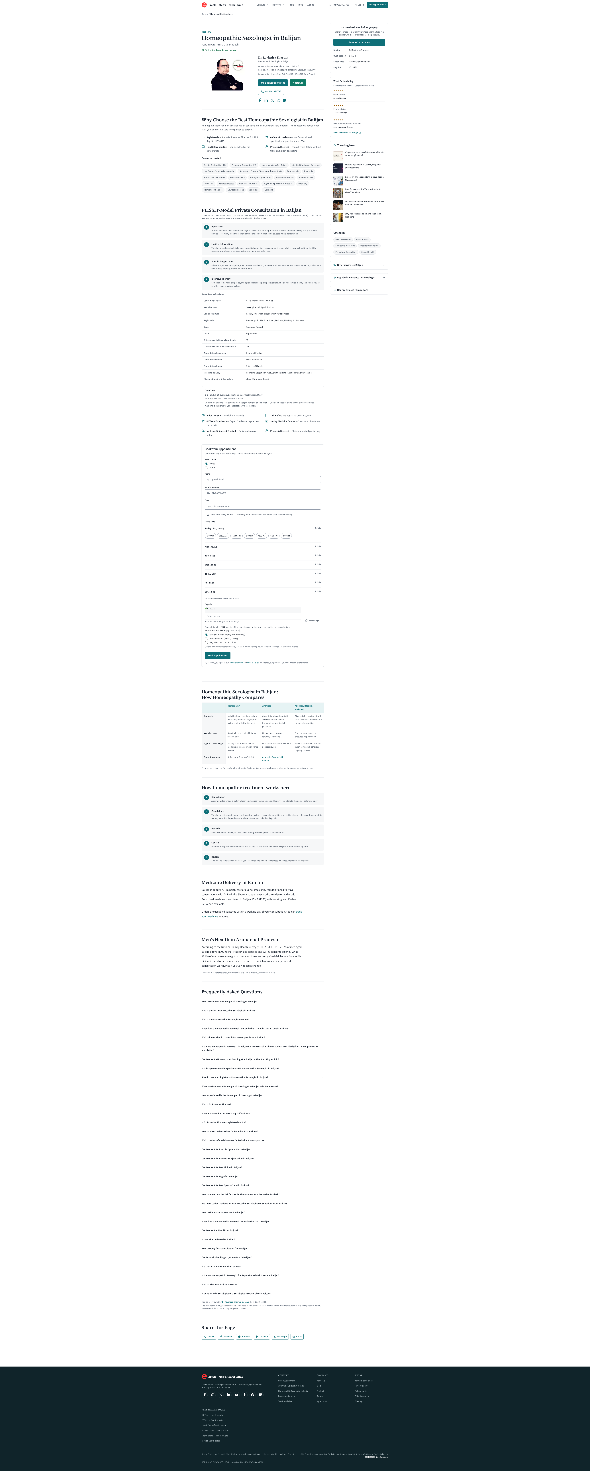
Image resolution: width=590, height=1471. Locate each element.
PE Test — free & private (212, 1420)
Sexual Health (367, 252)
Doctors (276, 4)
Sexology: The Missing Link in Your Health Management (364, 179)
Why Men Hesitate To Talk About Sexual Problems (363, 216)
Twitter (210, 1336)
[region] (263, 337)
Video (212, 463)
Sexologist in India (286, 1380)
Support (320, 1396)
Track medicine (285, 1401)
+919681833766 (273, 91)
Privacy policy (361, 1385)
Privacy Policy (253, 662)
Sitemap (358, 1401)
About (310, 4)
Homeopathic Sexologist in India (293, 1391)
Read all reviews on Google (345, 132)
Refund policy (361, 1391)
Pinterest (246, 1336)
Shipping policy (362, 1396)
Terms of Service (236, 662)
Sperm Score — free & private (215, 1435)
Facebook (228, 1336)
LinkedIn (264, 1336)
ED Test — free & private (212, 1415)
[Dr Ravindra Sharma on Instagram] (278, 100)
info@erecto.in (382, 1457)
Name (207, 473)
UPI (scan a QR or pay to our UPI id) (227, 634)
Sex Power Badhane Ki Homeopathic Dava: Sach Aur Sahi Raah (364, 203)
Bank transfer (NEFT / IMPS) (223, 638)
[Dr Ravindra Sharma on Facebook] (260, 100)
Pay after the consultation (222, 642)
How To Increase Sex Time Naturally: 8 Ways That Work (362, 191)
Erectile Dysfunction (369, 245)
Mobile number (212, 487)
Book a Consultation (359, 42)
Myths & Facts (362, 239)
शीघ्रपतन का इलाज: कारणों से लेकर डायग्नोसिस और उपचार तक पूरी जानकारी (364, 154)
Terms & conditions (364, 1380)
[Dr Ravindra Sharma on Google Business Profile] (284, 100)
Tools (291, 4)
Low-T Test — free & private (214, 1425)
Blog (300, 4)
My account (322, 1401)
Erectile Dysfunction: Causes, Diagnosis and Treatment (363, 166)
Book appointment (377, 4)
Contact (320, 1391)
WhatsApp (298, 82)
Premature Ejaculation (345, 252)
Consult (261, 4)
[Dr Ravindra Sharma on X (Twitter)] (272, 100)
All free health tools (211, 1440)
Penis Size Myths (343, 239)
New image (314, 620)
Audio (212, 467)
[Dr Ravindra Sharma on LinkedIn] (266, 100)
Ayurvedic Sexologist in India (291, 1385)
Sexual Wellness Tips (345, 245)
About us (321, 1380)
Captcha (208, 604)
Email (207, 500)
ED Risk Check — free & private (215, 1430)
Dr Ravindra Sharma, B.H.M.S (235, 1302)
